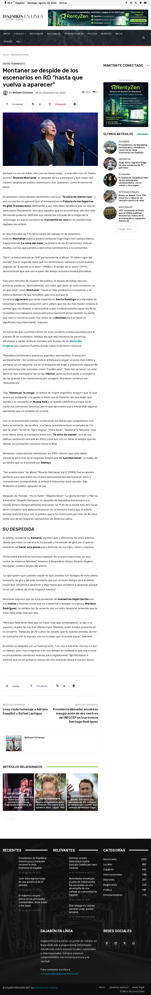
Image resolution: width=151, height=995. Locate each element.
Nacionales (125, 207)
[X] (135, 3)
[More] (75, 104)
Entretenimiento (20, 54)
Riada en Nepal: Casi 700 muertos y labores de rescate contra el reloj (132, 198)
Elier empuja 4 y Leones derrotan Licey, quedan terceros (82, 909)
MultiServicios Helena (46, 987)
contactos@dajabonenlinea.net (59, 973)
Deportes (124, 159)
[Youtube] (145, 3)
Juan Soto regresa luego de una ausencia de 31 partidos (132, 165)
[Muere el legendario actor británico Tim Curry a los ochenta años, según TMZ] (50, 792)
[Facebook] (126, 3)
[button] (143, 37)
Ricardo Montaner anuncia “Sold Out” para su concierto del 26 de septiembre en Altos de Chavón (18, 802)
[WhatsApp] (133, 943)
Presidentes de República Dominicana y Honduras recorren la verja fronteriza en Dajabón (133, 149)
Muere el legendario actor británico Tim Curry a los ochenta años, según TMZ (50, 805)
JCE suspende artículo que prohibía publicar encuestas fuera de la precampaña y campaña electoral (132, 215)
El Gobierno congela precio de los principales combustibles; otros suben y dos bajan (133, 182)
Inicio (6, 54)
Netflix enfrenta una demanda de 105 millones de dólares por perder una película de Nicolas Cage (82, 803)
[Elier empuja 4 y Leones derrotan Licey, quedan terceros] (59, 909)
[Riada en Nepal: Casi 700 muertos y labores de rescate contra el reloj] (110, 196)
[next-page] (11, 817)
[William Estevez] (6, 92)
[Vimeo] (140, 3)
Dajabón (124, 142)
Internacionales (129, 192)
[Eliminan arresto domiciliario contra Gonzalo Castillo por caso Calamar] (59, 861)
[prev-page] (5, 817)
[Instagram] (131, 3)
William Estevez (23, 92)
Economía (124, 174)
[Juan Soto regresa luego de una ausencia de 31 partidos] (110, 163)
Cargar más (124, 229)
